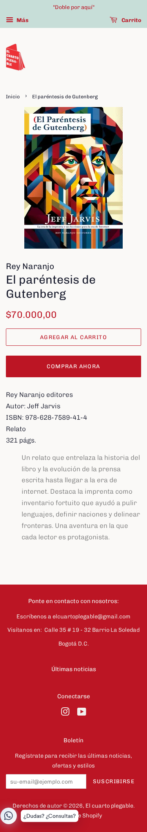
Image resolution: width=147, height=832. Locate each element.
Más (22, 20)
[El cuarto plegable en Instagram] (65, 713)
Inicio (13, 97)
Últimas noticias (73, 669)
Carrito (130, 20)
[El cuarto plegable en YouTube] (81, 713)
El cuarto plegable (109, 805)
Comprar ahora (73, 366)
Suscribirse (113, 781)
